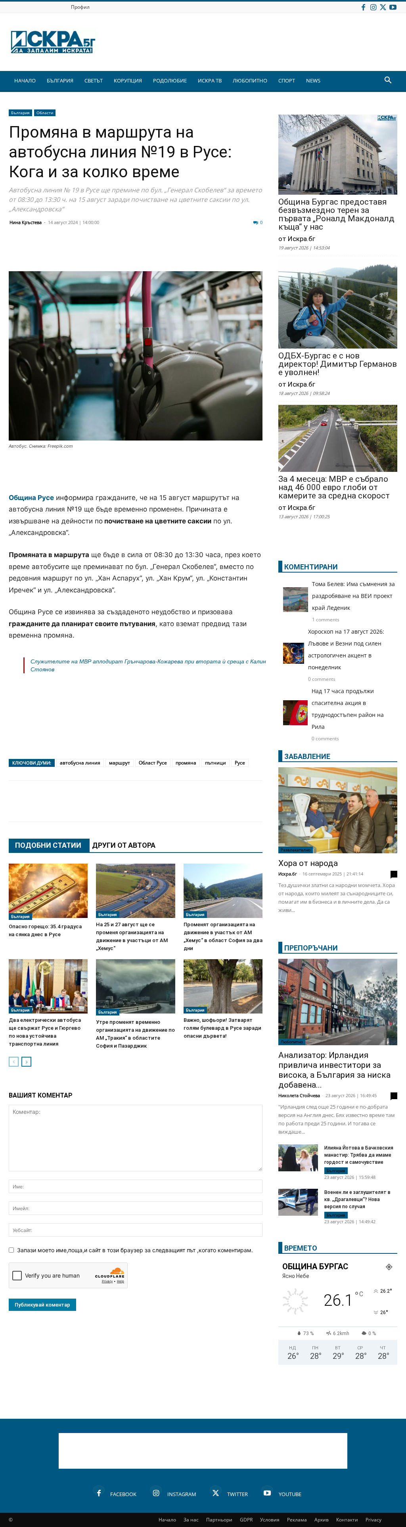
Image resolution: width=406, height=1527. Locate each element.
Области (44, 112)
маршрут (119, 762)
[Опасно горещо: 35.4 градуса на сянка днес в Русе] (48, 892)
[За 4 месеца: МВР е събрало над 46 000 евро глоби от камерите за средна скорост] (337, 439)
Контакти (347, 1519)
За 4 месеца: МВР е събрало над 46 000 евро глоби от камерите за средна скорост (334, 487)
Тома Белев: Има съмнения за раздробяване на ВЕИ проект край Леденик (353, 595)
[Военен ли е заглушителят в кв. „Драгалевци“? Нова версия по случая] (298, 1202)
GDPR (246, 1519)
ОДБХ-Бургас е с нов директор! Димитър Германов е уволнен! (337, 364)
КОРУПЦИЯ (128, 80)
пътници (215, 762)
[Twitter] (383, 7)
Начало (167, 1519)
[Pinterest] (213, 252)
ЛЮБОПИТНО (250, 80)
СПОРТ (286, 80)
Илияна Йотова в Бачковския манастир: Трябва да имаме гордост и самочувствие (358, 1155)
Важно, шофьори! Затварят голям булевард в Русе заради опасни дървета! (222, 1028)
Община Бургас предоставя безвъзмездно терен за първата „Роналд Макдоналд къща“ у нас (336, 214)
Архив (321, 1519)
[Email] (134, 252)
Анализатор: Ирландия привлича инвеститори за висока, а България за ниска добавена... (334, 1070)
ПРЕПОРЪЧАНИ (311, 948)
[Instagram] (373, 7)
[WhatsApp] (153, 252)
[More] (253, 252)
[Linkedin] (94, 252)
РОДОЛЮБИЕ (170, 80)
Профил (80, 7)
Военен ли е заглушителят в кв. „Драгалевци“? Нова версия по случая (357, 1199)
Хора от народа (308, 863)
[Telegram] (193, 252)
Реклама (297, 1519)
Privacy (373, 1519)
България (20, 112)
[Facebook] (363, 7)
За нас (191, 1519)
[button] (387, 81)
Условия (270, 1519)
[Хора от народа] (337, 810)
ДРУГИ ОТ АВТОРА (123, 845)
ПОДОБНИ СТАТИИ (48, 845)
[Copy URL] (233, 252)
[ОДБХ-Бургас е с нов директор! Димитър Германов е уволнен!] (337, 304)
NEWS (313, 80)
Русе (240, 762)
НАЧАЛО (25, 80)
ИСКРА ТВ (210, 80)
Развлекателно (295, 850)
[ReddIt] (114, 252)
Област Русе (153, 762)
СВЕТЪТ (93, 80)
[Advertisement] (135, 472)
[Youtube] (393, 7)
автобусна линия (80, 762)
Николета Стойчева (299, 1095)
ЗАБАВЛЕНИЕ (307, 756)
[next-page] (26, 1062)
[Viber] (173, 252)
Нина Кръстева (26, 222)
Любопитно (292, 1041)
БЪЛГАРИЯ (60, 80)
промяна (186, 762)
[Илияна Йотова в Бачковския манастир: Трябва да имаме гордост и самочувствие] (298, 1158)
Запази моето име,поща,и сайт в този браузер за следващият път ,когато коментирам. (135, 1250)
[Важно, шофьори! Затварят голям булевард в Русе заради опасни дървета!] (223, 986)
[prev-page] (14, 1062)
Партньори (219, 1519)
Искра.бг (287, 874)
